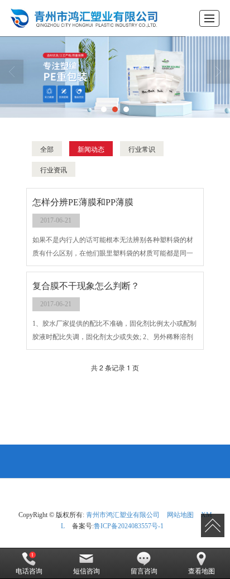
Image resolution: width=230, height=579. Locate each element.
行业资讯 (53, 169)
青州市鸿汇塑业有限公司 (123, 515)
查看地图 (201, 571)
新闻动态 (91, 148)
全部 (47, 148)
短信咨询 (86, 571)
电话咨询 (29, 571)
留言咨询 (144, 571)
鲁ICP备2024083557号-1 (129, 526)
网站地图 (180, 515)
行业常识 (141, 148)
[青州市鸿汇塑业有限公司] (80, 18)
